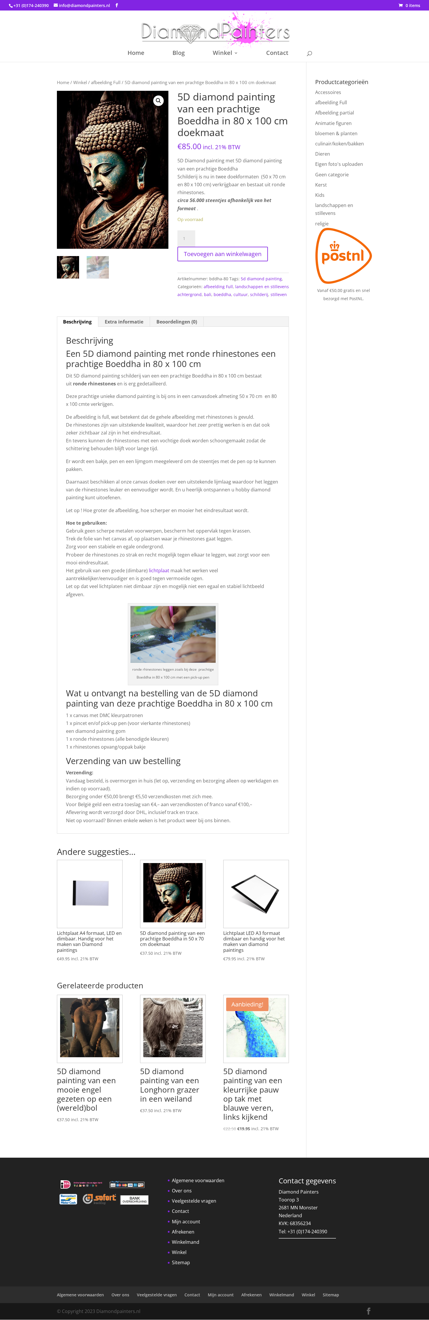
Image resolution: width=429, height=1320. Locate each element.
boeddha (222, 294)
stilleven (279, 294)
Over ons (182, 1190)
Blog (178, 54)
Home (136, 54)
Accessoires (328, 92)
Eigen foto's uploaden (339, 164)
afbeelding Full (106, 82)
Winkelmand (185, 1242)
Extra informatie (124, 322)
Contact (277, 54)
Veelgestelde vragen (194, 1201)
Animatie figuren (333, 123)
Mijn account (186, 1221)
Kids (320, 195)
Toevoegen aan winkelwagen (222, 254)
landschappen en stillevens (262, 286)
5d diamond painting (261, 278)
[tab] (77, 322)
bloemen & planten (336, 133)
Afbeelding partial (334, 112)
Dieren (322, 154)
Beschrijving (77, 322)
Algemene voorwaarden (198, 1180)
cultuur (240, 294)
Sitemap (181, 1262)
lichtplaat (159, 570)
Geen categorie (332, 174)
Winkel (222, 54)
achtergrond (189, 294)
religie (322, 223)
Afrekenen (183, 1232)
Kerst (321, 185)
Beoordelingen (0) (176, 322)
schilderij (259, 294)
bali (207, 294)
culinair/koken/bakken (339, 143)
